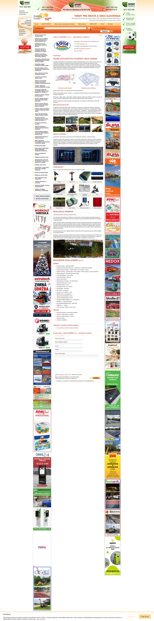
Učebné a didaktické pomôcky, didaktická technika (42, 86)
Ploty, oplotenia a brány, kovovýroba (41, 178)
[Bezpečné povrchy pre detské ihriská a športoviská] (42, 408)
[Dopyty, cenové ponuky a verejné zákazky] (42, 20)
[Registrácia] (106, 32)
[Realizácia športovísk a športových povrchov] (112, 121)
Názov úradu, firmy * (60, 338)
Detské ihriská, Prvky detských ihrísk (40, 35)
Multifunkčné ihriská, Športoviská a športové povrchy (41, 45)
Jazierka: (56, 310)
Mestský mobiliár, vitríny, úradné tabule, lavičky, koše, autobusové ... (42, 69)
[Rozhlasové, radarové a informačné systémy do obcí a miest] (112, 535)
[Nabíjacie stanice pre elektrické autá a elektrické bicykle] (112, 574)
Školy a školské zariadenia (42, 196)
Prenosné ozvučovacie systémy (41, 123)
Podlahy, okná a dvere (40, 165)
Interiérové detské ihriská (41, 172)
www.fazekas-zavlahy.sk (85, 48)
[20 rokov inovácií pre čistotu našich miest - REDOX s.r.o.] (112, 295)
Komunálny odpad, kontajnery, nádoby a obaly (41, 65)
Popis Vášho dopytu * (60, 353)
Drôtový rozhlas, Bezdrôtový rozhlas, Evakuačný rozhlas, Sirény (42, 110)
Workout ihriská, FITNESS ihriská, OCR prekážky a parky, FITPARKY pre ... (41, 40)
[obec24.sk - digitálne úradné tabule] (42, 487)
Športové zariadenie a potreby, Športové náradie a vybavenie (42, 128)
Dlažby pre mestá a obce (41, 175)
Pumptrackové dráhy (40, 145)
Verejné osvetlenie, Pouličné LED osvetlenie (42, 95)
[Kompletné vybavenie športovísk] (42, 384)
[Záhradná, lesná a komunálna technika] (112, 157)
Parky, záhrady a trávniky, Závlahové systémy (68, 327)
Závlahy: (56, 263)
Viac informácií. (41, 619)
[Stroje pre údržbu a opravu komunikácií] (112, 97)
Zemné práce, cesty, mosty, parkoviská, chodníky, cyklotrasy (42, 169)
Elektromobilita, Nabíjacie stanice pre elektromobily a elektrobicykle (42, 133)
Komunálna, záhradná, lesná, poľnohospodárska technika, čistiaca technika (42, 60)
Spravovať (132, 616)
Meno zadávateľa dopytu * (61, 342)
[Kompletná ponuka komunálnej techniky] (42, 352)
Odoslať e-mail (83, 43)
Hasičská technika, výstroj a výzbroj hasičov (42, 186)
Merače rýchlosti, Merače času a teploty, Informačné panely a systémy (41, 105)
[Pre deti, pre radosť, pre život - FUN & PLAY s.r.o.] (42, 239)
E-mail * (57, 346)
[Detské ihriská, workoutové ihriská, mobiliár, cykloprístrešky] (112, 319)
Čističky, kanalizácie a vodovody (40, 182)
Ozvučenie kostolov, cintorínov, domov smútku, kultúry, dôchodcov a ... (41, 119)
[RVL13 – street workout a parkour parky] (112, 478)
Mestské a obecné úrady (42, 198)
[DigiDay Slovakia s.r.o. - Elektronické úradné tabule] (42, 566)
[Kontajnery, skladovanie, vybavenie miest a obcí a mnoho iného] (112, 65)
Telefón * (57, 349)
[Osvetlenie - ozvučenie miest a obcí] (112, 342)
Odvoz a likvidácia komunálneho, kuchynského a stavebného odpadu (42, 142)
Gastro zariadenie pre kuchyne (40, 154)
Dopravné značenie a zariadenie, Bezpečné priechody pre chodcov (41, 50)
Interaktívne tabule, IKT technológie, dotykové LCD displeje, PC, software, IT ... (42, 91)
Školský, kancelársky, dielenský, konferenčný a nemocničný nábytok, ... (41, 55)
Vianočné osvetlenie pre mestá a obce (41, 77)
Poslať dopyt (79, 50)
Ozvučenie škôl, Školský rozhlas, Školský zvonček (41, 114)
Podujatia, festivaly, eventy (41, 157)
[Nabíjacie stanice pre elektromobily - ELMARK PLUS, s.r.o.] (42, 530)
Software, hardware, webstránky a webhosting (41, 190)
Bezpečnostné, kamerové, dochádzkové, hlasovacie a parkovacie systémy (42, 161)
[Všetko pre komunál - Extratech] (42, 316)
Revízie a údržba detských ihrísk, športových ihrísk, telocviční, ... (41, 100)
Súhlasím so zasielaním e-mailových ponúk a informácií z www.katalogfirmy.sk (75, 380)
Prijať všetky (145, 616)
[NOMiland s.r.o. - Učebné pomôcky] (42, 451)
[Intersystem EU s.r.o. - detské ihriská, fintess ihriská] (112, 258)
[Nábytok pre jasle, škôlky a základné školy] (112, 233)
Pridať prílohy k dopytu (62, 374)
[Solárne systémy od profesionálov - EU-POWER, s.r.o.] (112, 437)
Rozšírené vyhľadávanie (100, 28)
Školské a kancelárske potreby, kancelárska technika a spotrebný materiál (42, 82)
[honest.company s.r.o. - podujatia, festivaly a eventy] (112, 508)
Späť (101, 35)
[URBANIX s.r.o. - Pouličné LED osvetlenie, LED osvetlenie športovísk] (112, 408)
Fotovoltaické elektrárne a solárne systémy (41, 137)
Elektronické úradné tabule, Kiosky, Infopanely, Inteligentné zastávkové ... (42, 149)
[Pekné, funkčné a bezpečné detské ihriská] (42, 610)
